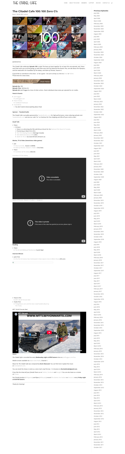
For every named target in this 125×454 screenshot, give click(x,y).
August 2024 (97, 62)
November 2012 (99, 413)
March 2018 (97, 255)
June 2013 (97, 395)
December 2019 (98, 200)
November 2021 (99, 140)
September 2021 (99, 146)
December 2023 (98, 81)
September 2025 (99, 31)
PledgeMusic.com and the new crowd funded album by (32, 304)
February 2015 (98, 348)
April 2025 (97, 42)
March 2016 (97, 315)
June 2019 (97, 216)
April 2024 (97, 70)
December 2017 (98, 263)
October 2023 (98, 86)
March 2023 (97, 99)
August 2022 (97, 117)
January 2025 (98, 49)
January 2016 (98, 320)
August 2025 (97, 34)
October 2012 (98, 416)
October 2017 (98, 268)
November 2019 (99, 203)
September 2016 (99, 299)
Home (65, 3)
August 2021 (97, 148)
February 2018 (98, 257)
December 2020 (98, 169)
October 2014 (98, 359)
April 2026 (97, 18)
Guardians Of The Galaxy (22, 152)
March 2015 (97, 346)
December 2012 (98, 411)
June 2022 (97, 122)
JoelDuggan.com (20, 99)
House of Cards (19, 146)
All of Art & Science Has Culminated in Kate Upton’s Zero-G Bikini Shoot (37, 259)
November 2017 (99, 265)
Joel (15, 14)
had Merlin (17, 105)
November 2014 (99, 356)
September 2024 (99, 60)
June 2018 (97, 247)
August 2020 (97, 179)
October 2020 (98, 174)
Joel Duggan (17, 97)
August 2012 (97, 421)
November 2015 (99, 325)
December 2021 (98, 138)
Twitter (71, 73)
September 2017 (99, 270)
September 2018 (99, 239)
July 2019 (96, 213)
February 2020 (98, 195)
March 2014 (97, 372)
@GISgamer (28, 377)
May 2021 (97, 156)
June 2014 (97, 364)
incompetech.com (19, 366)
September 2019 (99, 208)
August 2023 (97, 91)
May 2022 (97, 125)
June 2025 (97, 39)
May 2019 (97, 218)
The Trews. (18, 306)
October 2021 (98, 143)
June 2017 (97, 278)
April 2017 (97, 283)
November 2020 (99, 172)
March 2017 (97, 286)
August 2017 (97, 273)
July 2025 (96, 36)
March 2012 (97, 434)
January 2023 (98, 104)
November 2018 (99, 234)
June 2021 (97, 153)
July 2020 (96, 182)
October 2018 (98, 237)
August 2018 (97, 242)
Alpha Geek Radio (35, 360)
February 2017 (98, 289)
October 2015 (98, 328)
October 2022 (98, 112)
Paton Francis (18, 101)
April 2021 (97, 159)
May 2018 (97, 250)
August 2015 (97, 333)
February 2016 (98, 317)
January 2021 (98, 166)
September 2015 (99, 330)
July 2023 (96, 94)
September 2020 (99, 177)
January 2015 (98, 351)
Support (91, 3)
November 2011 (99, 445)
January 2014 (98, 377)
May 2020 (97, 187)
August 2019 (97, 211)
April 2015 (97, 343)
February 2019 (98, 226)
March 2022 (97, 130)
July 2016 (96, 304)
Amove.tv (71, 377)
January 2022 (98, 135)
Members (84, 3)
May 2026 (97, 16)
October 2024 (98, 57)
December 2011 (98, 442)
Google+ (59, 372)
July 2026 (96, 13)
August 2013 (97, 390)
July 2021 (96, 151)
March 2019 (97, 224)
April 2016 (97, 312)
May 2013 (97, 398)
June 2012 (97, 426)
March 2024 (97, 73)
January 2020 (98, 198)
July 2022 (96, 120)
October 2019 (98, 205)
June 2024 (97, 68)
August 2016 (97, 302)
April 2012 (97, 432)
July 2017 (96, 276)
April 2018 (97, 252)
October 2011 (98, 447)
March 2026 (97, 21)
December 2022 (98, 107)
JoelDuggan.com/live (69, 357)
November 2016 (99, 294)
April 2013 (97, 400)
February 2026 (98, 23)
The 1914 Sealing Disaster (24, 133)
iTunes (16, 374)
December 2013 (98, 380)
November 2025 (99, 29)
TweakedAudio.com (44, 115)
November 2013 (99, 382)
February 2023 (98, 101)
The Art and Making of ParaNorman (25, 250)
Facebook (50, 372)
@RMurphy (42, 377)
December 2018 (98, 231)
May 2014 (97, 367)
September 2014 (99, 361)
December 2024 (98, 52)
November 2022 (99, 109)
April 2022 (97, 127)
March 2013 (97, 403)
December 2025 (98, 26)
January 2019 (98, 229)
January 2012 (98, 439)
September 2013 (99, 387)
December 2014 (98, 354)
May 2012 (97, 429)
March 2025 (97, 44)
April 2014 (97, 369)
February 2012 (98, 437)
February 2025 (98, 47)
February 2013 (98, 406)
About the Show (74, 3)
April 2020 (97, 190)
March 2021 (97, 161)
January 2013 (98, 408)
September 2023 (99, 88)
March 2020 (97, 192)
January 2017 (98, 291)
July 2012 (96, 424)
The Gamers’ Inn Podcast (59, 377)
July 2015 (96, 335)
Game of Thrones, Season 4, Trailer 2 (26, 147)
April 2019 (97, 221)
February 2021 (98, 164)
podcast (26, 14)
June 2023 (97, 96)
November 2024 (99, 55)
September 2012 (99, 419)
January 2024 (98, 78)
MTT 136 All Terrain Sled (22, 300)
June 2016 (97, 307)
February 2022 (98, 133)
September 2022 (99, 114)
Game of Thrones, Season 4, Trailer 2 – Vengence (28, 200)
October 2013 (98, 385)
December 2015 (98, 322)
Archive (98, 3)
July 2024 (96, 65)
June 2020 (97, 185)
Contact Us (106, 3)
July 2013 (96, 393)
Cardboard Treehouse (21, 103)
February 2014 (98, 374)
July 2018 (96, 244)
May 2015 (97, 341)
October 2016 (98, 296)
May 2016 (97, 309)
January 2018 (98, 260)
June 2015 (97, 338)
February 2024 (98, 75)
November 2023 (99, 83)
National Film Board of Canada (60, 129)
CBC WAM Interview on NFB (25, 135)
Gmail (66, 73)
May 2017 (97, 281)
